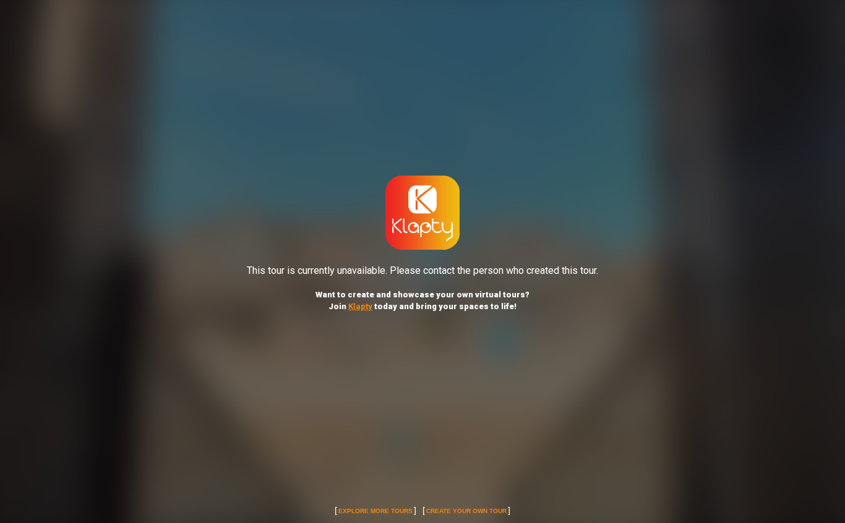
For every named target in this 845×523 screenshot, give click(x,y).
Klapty (360, 306)
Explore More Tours (375, 511)
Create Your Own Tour (466, 511)
